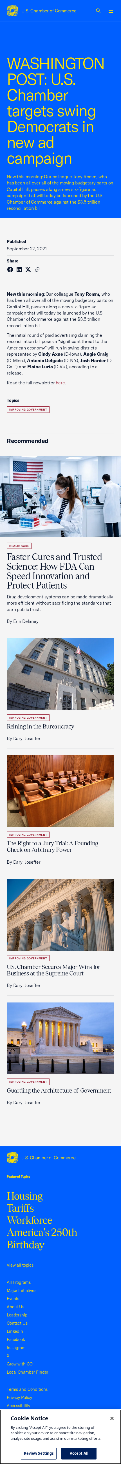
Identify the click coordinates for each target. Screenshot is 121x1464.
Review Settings (39, 1453)
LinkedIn (15, 1331)
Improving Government (28, 409)
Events (13, 1298)
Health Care (19, 545)
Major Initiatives (21, 1290)
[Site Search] (98, 10)
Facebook (16, 1339)
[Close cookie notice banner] (112, 1418)
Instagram (16, 1347)
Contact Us (17, 1323)
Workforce (29, 1220)
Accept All (79, 1453)
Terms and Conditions (27, 1389)
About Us (15, 1306)
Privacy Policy (19, 1397)
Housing (25, 1196)
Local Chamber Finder (27, 1372)
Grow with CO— (22, 1364)
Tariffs (20, 1208)
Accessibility (18, 1405)
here (60, 383)
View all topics (20, 1265)
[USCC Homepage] (60, 1157)
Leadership (17, 1315)
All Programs (18, 1282)
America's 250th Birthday (42, 1238)
